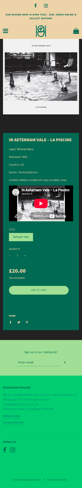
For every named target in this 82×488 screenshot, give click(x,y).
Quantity (14, 249)
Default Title (21, 237)
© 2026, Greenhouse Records (26, 479)
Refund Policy (11, 416)
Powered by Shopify (57, 479)
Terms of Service (13, 423)
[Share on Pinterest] (27, 322)
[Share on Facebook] (11, 322)
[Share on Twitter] (18, 322)
